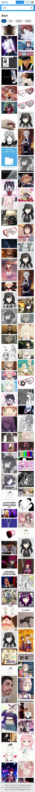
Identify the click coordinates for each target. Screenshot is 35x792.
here (29, 789)
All (4, 21)
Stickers (19, 21)
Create (21, 2)
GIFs (10, 21)
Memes (28, 21)
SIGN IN (27, 2)
